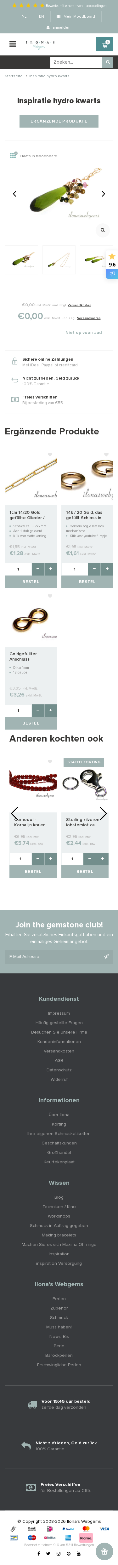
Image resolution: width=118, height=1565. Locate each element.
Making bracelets (59, 1235)
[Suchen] (107, 62)
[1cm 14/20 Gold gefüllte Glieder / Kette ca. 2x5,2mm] (31, 476)
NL (24, 17)
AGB (59, 1060)
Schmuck (59, 1318)
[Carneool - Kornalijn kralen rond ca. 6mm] (33, 784)
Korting (59, 1124)
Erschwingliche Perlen (59, 1365)
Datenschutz (59, 1070)
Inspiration (59, 1254)
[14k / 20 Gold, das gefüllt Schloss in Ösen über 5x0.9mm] (87, 476)
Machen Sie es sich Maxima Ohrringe (59, 1244)
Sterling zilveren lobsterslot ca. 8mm (82, 822)
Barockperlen (59, 1355)
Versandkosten (79, 305)
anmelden (61, 28)
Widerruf (59, 1079)
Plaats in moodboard (38, 156)
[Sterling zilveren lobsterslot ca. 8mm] (85, 784)
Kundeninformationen (59, 1042)
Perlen (59, 1299)
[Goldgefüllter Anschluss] (31, 618)
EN (41, 17)
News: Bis (59, 1336)
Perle (59, 1346)
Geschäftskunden (59, 1143)
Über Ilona (59, 1115)
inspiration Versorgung (59, 1263)
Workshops (59, 1216)
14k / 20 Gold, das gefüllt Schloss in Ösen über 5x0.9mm (86, 515)
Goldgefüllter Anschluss (23, 657)
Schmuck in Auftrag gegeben (59, 1226)
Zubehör (59, 1308)
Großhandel (59, 1152)
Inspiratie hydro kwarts (49, 76)
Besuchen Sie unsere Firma (59, 1032)
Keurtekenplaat (59, 1162)
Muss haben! (59, 1327)
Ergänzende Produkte (59, 121)
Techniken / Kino (59, 1207)
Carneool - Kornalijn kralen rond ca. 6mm (30, 822)
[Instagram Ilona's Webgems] (58, 1554)
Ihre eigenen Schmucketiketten (59, 1134)
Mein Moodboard (79, 17)
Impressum (59, 1013)
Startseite (14, 76)
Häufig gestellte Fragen (59, 1023)
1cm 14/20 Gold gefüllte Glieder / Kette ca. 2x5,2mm (28, 515)
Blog (59, 1197)
